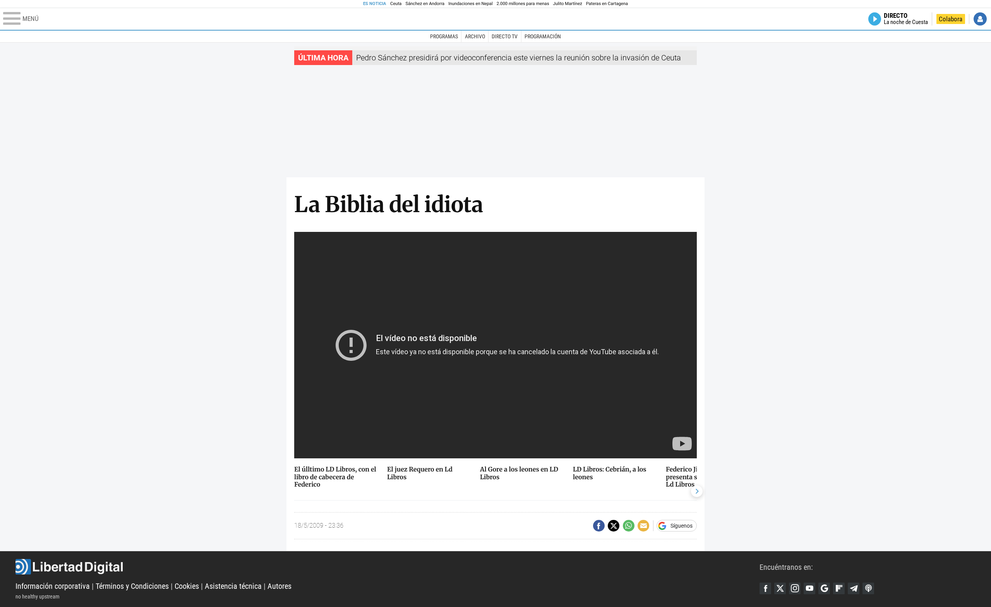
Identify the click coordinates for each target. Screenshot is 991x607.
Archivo (475, 36)
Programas (444, 36)
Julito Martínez (567, 3)
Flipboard (839, 588)
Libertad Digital (387, 566)
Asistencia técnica (233, 586)
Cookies (187, 586)
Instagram (795, 588)
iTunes (868, 588)
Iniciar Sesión (980, 19)
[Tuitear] (613, 526)
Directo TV (505, 36)
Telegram (853, 588)
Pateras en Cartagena (607, 3)
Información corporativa (52, 586)
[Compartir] (599, 526)
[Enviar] (628, 526)
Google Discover (824, 588)
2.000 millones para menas (523, 3)
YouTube (809, 588)
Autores (279, 586)
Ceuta (395, 3)
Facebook (765, 588)
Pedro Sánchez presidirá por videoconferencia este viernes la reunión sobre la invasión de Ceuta (518, 57)
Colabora (950, 19)
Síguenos (681, 525)
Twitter (780, 588)
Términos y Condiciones (132, 586)
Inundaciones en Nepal (470, 3)
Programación (543, 36)
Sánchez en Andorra (424, 3)
